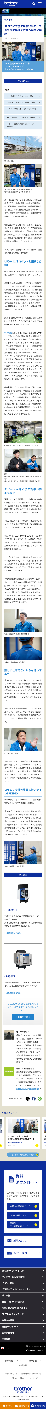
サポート (21, 1361)
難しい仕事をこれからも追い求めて (21, 117)
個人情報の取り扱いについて (31, 1374)
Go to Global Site (36, 1346)
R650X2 (10, 976)
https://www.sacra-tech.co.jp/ (17, 69)
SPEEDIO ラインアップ (13, 1314)
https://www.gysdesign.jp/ (27, 1089)
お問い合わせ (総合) (17, 1378)
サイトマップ (32, 1378)
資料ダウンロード (10, 1327)
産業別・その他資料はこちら (19, 1224)
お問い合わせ (24, 1017)
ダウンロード (35, 1361)
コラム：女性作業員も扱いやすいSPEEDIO (20, 125)
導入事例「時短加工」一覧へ (23, 1155)
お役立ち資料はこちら (20, 1206)
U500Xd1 (8, 333)
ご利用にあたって (11, 1374)
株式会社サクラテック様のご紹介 (20, 96)
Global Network (34, 1351)
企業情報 (23, 1365)
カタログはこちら (18, 1215)
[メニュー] (40, 4)
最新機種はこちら (13, 933)
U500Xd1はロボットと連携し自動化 (21, 102)
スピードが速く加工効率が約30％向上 (21, 110)
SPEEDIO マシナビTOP (13, 1271)
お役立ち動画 (8, 1320)
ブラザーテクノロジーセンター (16, 1289)
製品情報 (9, 1361)
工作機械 (6, 1339)
